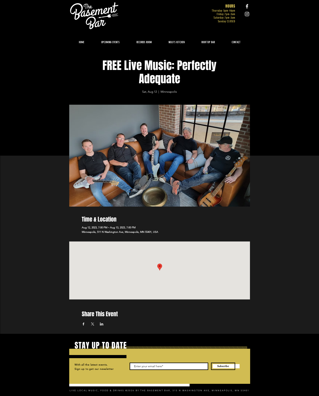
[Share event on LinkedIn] (101, 324)
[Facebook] (247, 6)
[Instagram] (247, 14)
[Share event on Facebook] (83, 324)
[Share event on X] (92, 324)
